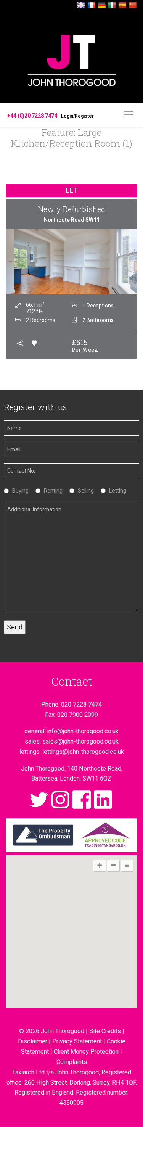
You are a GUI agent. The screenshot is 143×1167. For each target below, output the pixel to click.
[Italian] (112, 5)
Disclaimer (32, 1041)
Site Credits (105, 1031)
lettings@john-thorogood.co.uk (83, 751)
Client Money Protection (86, 1051)
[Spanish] (122, 5)
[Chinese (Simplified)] (133, 5)
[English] (81, 5)
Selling (84, 490)
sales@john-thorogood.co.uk (80, 741)
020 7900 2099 (77, 714)
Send (14, 627)
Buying (18, 490)
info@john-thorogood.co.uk (83, 731)
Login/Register (77, 116)
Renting (51, 490)
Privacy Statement (77, 1041)
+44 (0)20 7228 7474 (32, 116)
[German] (102, 5)
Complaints (71, 1062)
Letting (115, 490)
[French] (91, 5)
